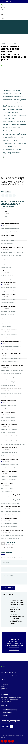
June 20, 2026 (6, 331)
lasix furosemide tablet (7, 235)
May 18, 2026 (6, 320)
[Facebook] (5, 741)
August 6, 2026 (6, 532)
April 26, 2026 (6, 272)
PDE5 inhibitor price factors (9, 448)
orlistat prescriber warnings (9, 471)
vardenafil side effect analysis (9, 459)
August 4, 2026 (6, 497)
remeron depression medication (10, 223)
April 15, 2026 (6, 249)
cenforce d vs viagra (7, 271)
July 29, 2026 (6, 485)
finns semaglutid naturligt (8, 294)
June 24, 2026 (6, 379)
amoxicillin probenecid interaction (11, 506)
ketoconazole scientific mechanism (11, 341)
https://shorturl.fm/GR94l (7, 548)
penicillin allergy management (9, 518)
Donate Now (6, 726)
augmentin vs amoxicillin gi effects (10, 495)
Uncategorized (12, 43)
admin (3, 43)
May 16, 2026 (6, 308)
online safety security (7, 483)
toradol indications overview (9, 330)
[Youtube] (12, 741)
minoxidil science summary (8, 412)
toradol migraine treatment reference (12, 365)
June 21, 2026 (6, 355)
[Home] (3, 667)
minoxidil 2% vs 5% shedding (9, 424)
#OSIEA (8, 191)
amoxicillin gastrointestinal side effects (12, 530)
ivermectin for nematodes (8, 400)
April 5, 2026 (6, 225)
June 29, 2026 (6, 438)
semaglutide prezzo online (8, 282)
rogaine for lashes (6, 318)
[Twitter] (2, 741)
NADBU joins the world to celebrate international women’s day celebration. (17, 602)
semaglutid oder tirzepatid (8, 306)
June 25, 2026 (6, 390)
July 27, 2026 (6, 473)
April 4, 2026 (6, 213)
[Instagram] (9, 741)
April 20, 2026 (6, 261)
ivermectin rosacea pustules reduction (12, 389)
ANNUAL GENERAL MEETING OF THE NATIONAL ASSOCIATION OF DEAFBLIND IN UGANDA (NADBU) (17, 620)
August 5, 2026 (6, 520)
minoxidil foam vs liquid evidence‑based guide (14, 436)
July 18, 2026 (6, 449)
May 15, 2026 (6, 284)
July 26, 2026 (6, 461)
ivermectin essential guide (8, 377)
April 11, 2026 (6, 237)
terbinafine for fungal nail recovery (11, 353)
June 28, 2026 (6, 414)
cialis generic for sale (7, 259)
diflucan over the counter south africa (12, 247)
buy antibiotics (5, 212)
